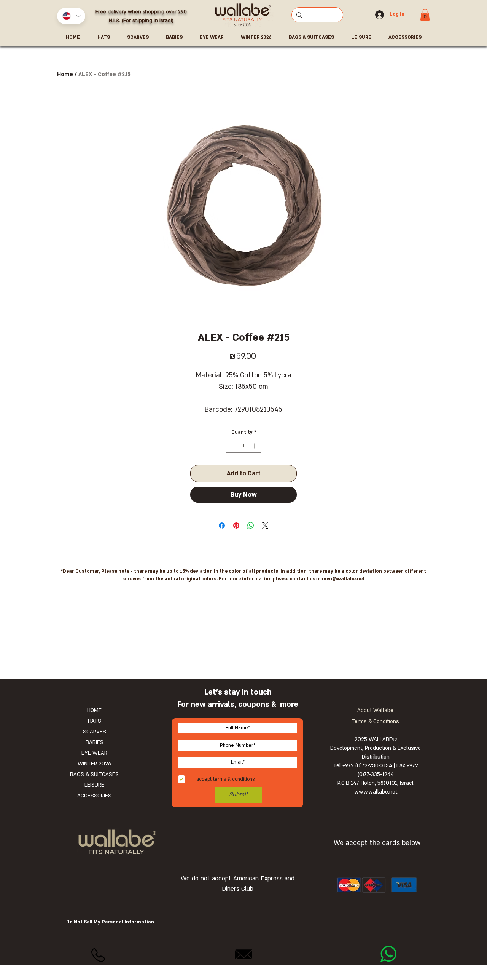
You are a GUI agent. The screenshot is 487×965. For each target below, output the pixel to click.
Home (65, 74)
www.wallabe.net (375, 792)
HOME (94, 710)
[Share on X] (265, 525)
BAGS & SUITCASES (94, 774)
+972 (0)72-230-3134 (368, 765)
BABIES (94, 742)
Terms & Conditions (375, 721)
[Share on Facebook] (221, 525)
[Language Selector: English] (71, 16)
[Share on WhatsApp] (250, 525)
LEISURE (94, 785)
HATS (94, 721)
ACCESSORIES (94, 795)
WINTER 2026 (94, 763)
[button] (425, 15)
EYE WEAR (94, 753)
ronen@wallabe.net (341, 579)
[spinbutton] (243, 445)
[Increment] (255, 445)
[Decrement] (232, 445)
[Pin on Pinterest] (236, 525)
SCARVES (94, 731)
